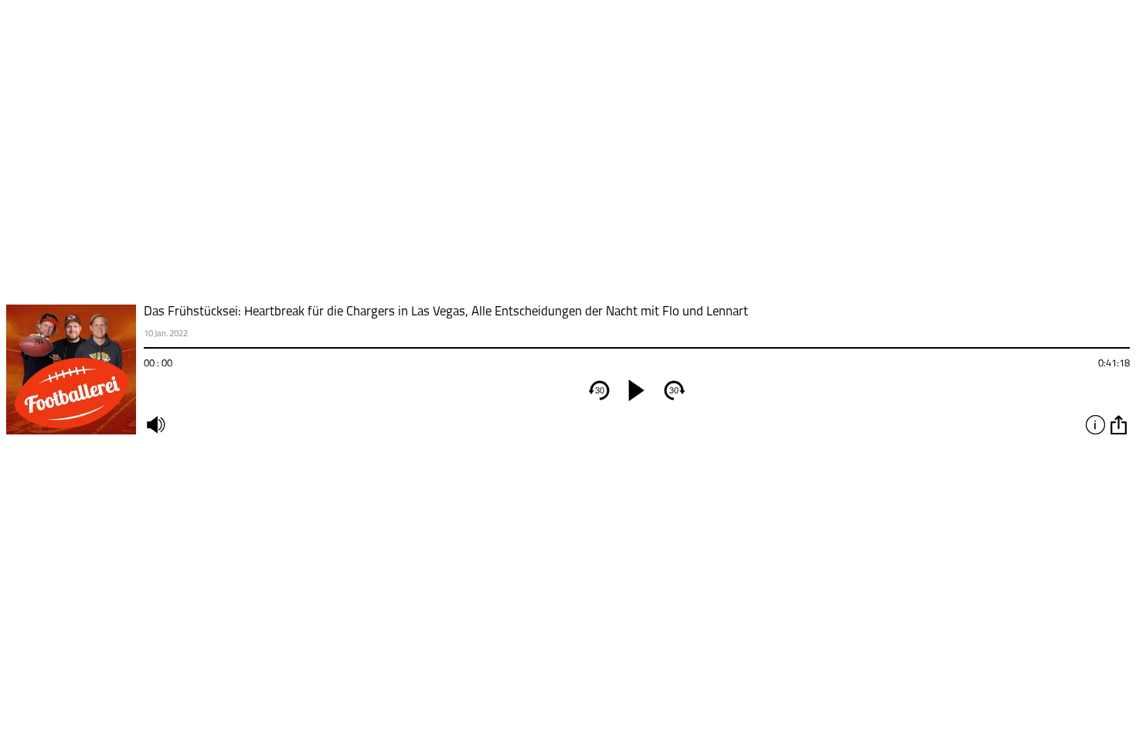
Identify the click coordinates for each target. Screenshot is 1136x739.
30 (599, 390)
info (1095, 424)
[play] (637, 390)
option (1118, 424)
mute (155, 424)
